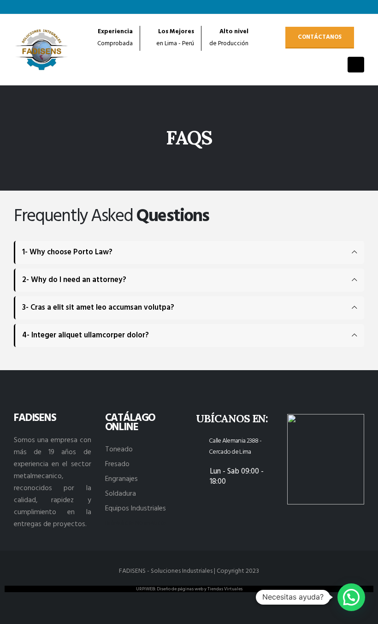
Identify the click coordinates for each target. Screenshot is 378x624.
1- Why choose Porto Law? (67, 252)
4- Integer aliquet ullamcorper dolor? (85, 336)
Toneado (119, 449)
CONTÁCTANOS (320, 37)
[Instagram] (357, 6)
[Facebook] (326, 6)
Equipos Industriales (135, 508)
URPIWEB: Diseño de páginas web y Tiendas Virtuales (189, 589)
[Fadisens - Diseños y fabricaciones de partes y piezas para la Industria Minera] (42, 50)
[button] (351, 597)
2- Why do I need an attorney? (74, 280)
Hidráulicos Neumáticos (135, 523)
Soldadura (120, 493)
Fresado (117, 464)
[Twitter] (342, 6)
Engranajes (121, 479)
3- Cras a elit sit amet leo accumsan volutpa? (98, 308)
